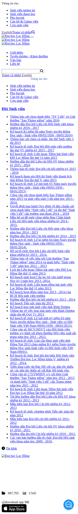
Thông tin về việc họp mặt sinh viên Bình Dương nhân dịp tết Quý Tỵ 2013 (42, 312)
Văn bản (15, 60)
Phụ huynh (17, 17)
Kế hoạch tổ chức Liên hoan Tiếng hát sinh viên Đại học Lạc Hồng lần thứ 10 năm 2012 (41, 391)
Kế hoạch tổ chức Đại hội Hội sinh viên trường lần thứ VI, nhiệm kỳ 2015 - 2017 (41, 148)
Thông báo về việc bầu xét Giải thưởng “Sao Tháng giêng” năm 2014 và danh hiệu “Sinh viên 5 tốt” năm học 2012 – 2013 (42, 262)
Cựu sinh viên (19, 25)
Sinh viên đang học (22, 14)
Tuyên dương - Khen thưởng (29, 56)
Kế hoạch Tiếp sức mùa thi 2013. (32, 303)
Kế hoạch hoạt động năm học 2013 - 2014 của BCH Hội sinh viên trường (40, 294)
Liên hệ (15, 64)
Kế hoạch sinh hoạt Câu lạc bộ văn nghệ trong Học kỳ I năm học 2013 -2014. (40, 279)
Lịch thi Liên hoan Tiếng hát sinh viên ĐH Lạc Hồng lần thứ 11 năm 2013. (41, 271)
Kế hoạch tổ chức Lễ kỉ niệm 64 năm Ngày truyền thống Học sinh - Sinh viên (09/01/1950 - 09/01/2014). (43, 243)
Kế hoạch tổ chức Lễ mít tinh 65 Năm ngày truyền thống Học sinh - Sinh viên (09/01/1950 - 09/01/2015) (43, 187)
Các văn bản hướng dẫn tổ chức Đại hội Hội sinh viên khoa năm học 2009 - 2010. (42, 439)
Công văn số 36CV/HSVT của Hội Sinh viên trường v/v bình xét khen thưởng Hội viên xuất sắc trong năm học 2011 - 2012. (43, 333)
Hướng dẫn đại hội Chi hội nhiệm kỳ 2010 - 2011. (43, 434)
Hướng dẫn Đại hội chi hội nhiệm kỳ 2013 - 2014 (42, 299)
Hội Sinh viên (13, 109)
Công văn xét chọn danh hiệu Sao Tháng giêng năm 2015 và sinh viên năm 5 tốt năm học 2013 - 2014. (42, 198)
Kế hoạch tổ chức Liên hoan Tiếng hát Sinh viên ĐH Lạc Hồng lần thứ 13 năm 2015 (42, 155)
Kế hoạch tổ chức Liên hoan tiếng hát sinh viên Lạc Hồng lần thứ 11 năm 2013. (41, 286)
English (7, 32)
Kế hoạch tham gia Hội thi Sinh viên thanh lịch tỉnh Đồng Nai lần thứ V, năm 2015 (41, 178)
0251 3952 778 (35, 474)
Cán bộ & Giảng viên (24, 21)
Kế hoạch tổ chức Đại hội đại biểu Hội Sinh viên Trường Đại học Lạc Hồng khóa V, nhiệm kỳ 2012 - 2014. (42, 359)
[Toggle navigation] (32, 37)
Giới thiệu (16, 52)
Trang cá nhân (21, 32)
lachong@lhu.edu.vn (33, 478)
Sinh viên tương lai (22, 10)
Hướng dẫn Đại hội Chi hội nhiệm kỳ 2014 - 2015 (43, 236)
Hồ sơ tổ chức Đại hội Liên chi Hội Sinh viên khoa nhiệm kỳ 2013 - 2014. (40, 252)
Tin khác (11, 448)
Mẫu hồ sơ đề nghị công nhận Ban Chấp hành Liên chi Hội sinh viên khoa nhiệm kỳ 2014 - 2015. (40, 221)
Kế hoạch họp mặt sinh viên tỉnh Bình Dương (40, 307)
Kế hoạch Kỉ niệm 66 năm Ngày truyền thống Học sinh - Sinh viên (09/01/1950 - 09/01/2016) (41, 133)
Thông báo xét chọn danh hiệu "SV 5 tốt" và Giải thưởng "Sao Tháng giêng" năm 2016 (42, 118)
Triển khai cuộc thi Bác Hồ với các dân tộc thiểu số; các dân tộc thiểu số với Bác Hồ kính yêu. (41, 368)
